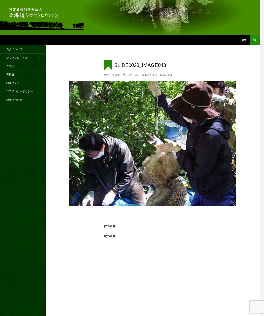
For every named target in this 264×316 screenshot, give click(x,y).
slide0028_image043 (158, 75)
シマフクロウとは (17, 57)
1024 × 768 (132, 75)
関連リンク (13, 82)
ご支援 (10, 66)
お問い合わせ (14, 99)
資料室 (10, 74)
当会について (14, 49)
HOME (243, 40)
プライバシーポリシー (19, 91)
